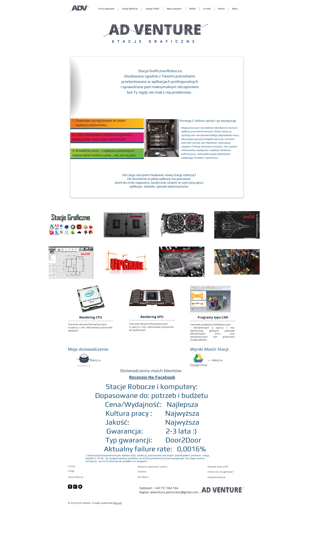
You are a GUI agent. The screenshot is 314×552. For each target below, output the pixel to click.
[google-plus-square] (75, 487)
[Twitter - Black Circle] (80, 487)
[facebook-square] (70, 487)
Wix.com (117, 502)
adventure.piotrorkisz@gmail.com (174, 492)
